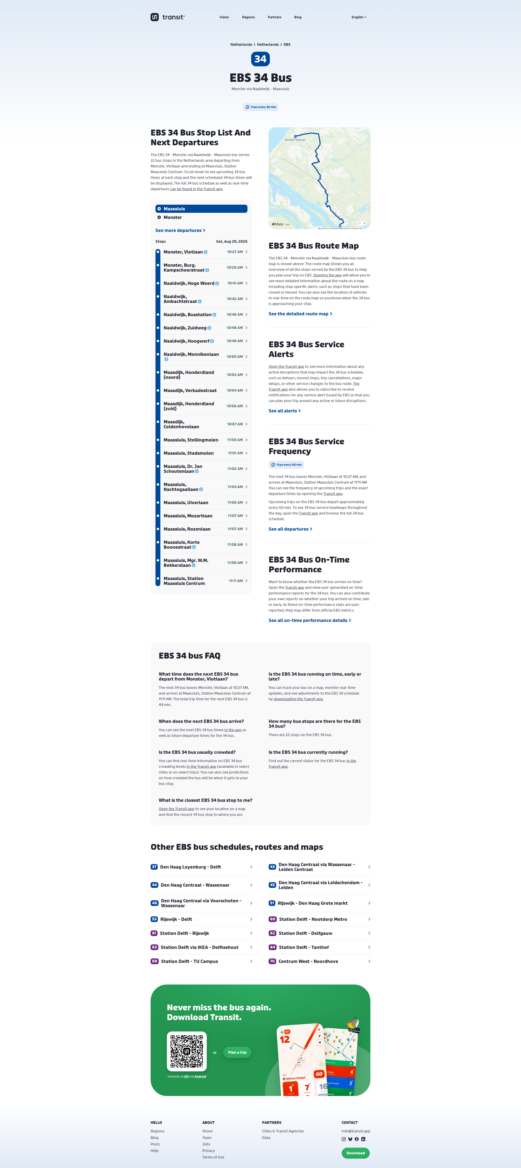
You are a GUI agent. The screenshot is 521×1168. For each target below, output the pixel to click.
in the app (233, 730)
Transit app (333, 493)
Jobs (206, 1144)
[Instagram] (344, 1139)
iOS (186, 1076)
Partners (274, 17)
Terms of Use (213, 1157)
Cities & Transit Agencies (283, 1131)
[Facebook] (357, 1139)
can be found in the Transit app (196, 189)
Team (206, 1137)
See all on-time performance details (308, 620)
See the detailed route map (298, 313)
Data (266, 1137)
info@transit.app (356, 1131)
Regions (248, 17)
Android (200, 1076)
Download (356, 1153)
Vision (224, 17)
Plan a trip (237, 1052)
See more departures (178, 230)
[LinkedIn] (363, 1139)
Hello (156, 1122)
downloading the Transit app (298, 699)
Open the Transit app (286, 366)
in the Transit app (201, 766)
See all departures (289, 529)
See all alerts (283, 410)
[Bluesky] (350, 1139)
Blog (298, 17)
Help (155, 1150)
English (357, 17)
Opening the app (327, 275)
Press (155, 1144)
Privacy (208, 1150)
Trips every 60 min (263, 107)
